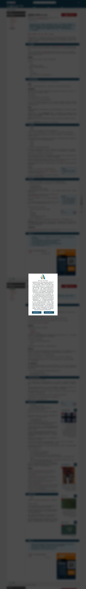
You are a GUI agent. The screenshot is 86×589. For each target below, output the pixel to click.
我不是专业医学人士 (49, 312)
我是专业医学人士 (36, 312)
